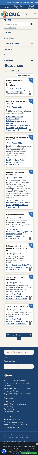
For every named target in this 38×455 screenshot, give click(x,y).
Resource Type (9, 38)
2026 (8, 200)
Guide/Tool (10, 123)
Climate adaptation (14, 116)
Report (9, 162)
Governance (9, 401)
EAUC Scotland (31, 7)
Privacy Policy (26, 451)
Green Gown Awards (19, 7)
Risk (16, 127)
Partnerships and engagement (19, 231)
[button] (4, 451)
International (17, 229)
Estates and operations (16, 121)
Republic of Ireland (20, 204)
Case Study (16, 265)
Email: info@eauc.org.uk (13, 422)
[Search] (31, 24)
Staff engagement (14, 234)
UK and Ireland (12, 164)
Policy (22, 160)
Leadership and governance (18, 125)
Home (6, 7)
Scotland (23, 127)
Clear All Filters (10, 28)
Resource (10, 127)
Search (17, 366)
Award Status (8, 60)
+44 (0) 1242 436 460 (12, 419)
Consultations (17, 200)
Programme (8, 49)
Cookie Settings (15, 453)
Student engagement (15, 236)
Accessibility (8, 406)
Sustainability (9, 409)
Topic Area (7, 32)
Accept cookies (30, 453)
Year (5, 55)
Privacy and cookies (11, 411)
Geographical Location (11, 44)
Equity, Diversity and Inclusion (15, 404)
